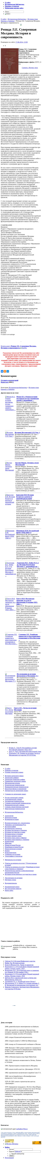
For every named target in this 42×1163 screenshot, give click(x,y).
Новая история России (13, 845)
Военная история (11, 817)
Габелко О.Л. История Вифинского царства (20, 961)
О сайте (7, 768)
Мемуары (8, 843)
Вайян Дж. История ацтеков (14, 963)
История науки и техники (14, 834)
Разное (7, 851)
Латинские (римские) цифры (15, 779)
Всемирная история (12, 819)
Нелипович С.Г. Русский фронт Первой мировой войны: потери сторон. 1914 (22, 967)
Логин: (11, 1149)
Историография (10, 826)
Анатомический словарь (13, 799)
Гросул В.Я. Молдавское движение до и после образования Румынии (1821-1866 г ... (27, 601)
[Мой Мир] (8, 371)
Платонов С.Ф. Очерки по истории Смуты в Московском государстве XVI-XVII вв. (24, 754)
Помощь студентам (11, 770)
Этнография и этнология (13, 856)
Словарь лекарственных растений (17, 807)
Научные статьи (10, 880)
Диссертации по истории (13, 878)
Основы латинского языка (14, 772)
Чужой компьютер (17, 1154)
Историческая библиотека (18, 387)
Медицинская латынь (12, 783)
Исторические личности (13, 828)
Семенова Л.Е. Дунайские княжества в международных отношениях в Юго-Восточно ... (29, 637)
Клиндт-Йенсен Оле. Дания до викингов (19, 965)
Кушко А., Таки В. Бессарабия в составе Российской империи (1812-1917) (23, 748)
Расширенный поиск (12, 887)
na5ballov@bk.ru (22, 1129)
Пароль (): (15, 1151)
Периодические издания (13, 849)
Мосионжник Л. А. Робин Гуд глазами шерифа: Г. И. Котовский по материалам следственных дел (22, 984)
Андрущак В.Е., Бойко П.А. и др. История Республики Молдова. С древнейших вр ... (28, 564)
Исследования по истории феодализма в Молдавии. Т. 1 (27, 675)
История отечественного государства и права (20, 874)
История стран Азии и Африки (16, 838)
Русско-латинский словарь (14, 797)
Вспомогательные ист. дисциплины (17, 823)
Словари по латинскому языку (15, 794)
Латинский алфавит (12, 777)
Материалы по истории (13, 860)
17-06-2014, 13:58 (21, 42)
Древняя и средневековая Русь (15, 825)
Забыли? (18, 1151)
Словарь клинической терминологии (18, 803)
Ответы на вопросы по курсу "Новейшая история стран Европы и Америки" (22, 868)
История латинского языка (14, 776)
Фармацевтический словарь (14, 805)
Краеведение (9, 841)
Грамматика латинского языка (15, 781)
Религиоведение (10, 852)
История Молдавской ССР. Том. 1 (27, 432)
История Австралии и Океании (16, 830)
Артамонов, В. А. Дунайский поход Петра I (20, 981)
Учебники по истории (12, 854)
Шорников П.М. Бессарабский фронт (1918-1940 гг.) (27, 531)
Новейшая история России (14, 847)
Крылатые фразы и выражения (15, 789)
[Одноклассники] (5, 371)
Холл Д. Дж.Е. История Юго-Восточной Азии (25, 751)
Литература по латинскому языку (16, 790)
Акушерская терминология (14, 801)
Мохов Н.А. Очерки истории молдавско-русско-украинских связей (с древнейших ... (27, 398)
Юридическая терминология (15, 809)
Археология (9, 816)
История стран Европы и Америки (17, 839)
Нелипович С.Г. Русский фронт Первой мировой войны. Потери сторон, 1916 (22, 975)
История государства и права (15, 832)
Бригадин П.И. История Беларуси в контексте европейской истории (25, 496)
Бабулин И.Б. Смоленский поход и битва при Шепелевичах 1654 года (20, 979)
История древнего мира (13, 836)
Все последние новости (13, 888)
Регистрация (9, 1158)
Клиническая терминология (14, 785)
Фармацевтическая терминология (16, 787)
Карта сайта (9, 890)
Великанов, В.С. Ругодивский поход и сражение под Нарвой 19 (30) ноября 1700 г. (22, 971)
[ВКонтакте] (2, 371)
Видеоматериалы (11, 883)
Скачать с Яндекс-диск (30, 68)
